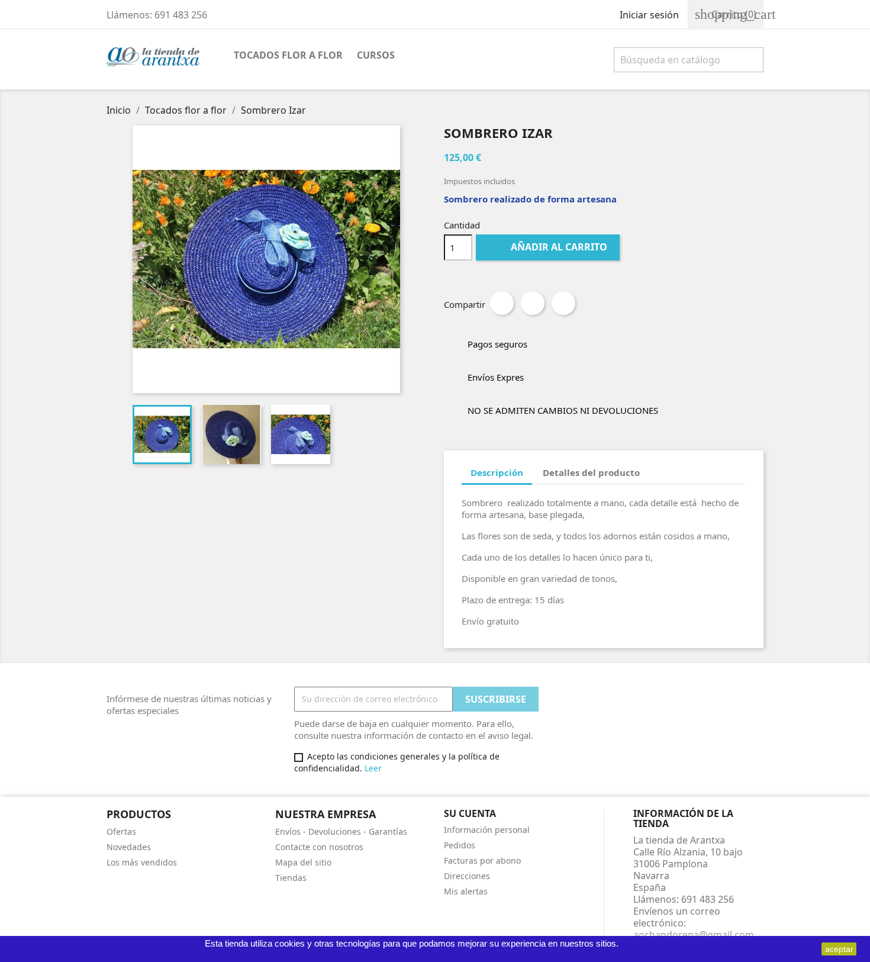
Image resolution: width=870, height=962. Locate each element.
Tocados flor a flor (288, 55)
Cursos (376, 55)
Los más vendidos (142, 862)
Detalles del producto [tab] (591, 472)
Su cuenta (470, 813)
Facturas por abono (482, 860)
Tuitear (532, 303)
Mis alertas (466, 891)
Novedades (129, 846)
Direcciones (467, 875)
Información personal (487, 829)
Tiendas (291, 877)
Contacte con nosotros (319, 846)
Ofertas (121, 831)
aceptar (839, 949)
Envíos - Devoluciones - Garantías (341, 831)
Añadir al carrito (549, 247)
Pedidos (459, 845)
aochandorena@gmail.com (693, 934)
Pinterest (563, 303)
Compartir (502, 303)
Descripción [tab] (497, 472)
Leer (373, 768)
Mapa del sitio (303, 862)
